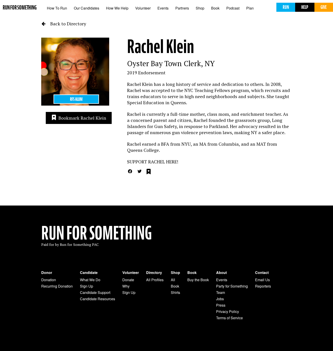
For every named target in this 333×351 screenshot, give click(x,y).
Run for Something (20, 8)
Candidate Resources (97, 298)
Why (126, 286)
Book (215, 8)
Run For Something (96, 233)
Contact (262, 273)
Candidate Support (95, 292)
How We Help (117, 8)
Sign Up (86, 286)
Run (286, 7)
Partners (182, 8)
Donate (128, 279)
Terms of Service (229, 317)
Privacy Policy (227, 311)
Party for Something (232, 286)
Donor (46, 273)
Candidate (89, 273)
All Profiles (155, 279)
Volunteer (143, 8)
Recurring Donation (57, 286)
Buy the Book (198, 279)
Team (220, 292)
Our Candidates (86, 8)
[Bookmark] (148, 172)
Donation (48, 279)
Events (163, 8)
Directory (154, 273)
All (173, 279)
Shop (200, 8)
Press (220, 305)
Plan (250, 8)
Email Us (262, 279)
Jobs (220, 298)
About (221, 273)
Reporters (263, 286)
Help (304, 7)
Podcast (232, 8)
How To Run (57, 8)
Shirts (175, 292)
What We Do (90, 279)
